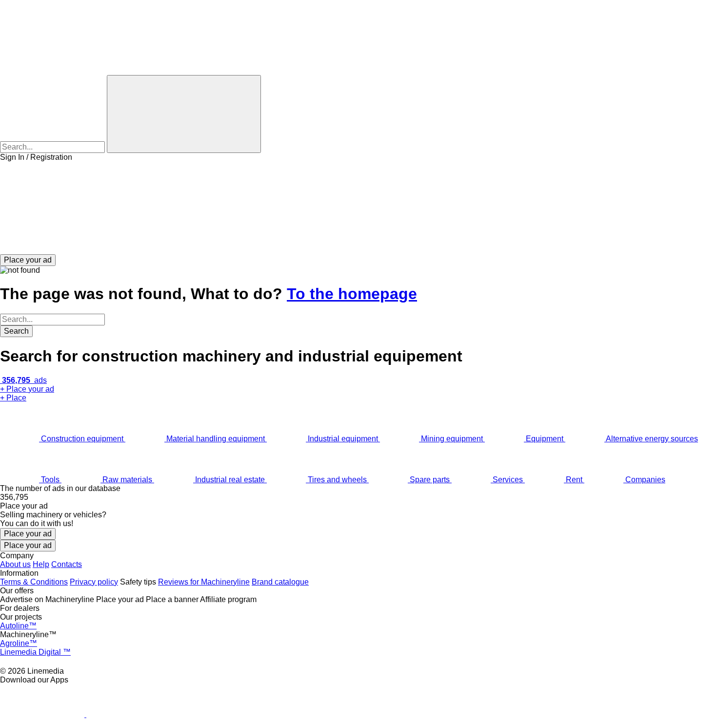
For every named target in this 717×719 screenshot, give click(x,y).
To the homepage (352, 294)
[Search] (184, 114)
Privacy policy (94, 582)
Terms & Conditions (34, 582)
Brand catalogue (280, 582)
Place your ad (28, 534)
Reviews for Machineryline (204, 582)
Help (41, 564)
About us (15, 564)
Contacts (66, 564)
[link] (358, 497)
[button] (358, 208)
